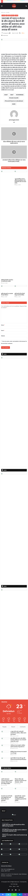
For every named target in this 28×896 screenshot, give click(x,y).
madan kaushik (14, 98)
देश (8, 15)
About (14, 886)
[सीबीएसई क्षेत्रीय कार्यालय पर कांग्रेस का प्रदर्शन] (7, 225)
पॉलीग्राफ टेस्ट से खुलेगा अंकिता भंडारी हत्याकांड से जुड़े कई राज (17, 746)
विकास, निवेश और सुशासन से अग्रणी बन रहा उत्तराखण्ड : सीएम (20, 780)
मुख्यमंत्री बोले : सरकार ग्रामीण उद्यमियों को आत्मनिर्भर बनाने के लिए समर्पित (20, 798)
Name (3, 325)
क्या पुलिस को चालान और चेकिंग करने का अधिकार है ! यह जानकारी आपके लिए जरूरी (18, 740)
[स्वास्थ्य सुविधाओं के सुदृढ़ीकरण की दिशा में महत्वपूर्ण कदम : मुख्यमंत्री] (5, 856)
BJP (12, 94)
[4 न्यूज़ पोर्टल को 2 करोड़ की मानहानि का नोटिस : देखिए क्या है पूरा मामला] (5, 733)
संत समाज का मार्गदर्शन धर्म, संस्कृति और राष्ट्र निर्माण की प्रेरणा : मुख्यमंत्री (6, 798)
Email (2, 330)
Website (3, 335)
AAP (6, 94)
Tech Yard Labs (14, 884)
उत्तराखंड (7, 12)
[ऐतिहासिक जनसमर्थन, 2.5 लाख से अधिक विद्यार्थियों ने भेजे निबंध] (5, 845)
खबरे (6, 15)
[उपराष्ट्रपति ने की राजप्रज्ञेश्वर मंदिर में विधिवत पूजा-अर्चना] (23, 851)
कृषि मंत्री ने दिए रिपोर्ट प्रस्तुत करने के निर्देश (20, 294)
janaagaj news (6, 33)
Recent (13, 726)
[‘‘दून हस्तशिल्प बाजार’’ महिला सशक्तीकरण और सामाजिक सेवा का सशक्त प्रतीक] (21, 174)
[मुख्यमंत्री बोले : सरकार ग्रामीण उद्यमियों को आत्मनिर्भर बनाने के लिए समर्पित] (21, 791)
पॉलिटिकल (12, 15)
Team (18, 886)
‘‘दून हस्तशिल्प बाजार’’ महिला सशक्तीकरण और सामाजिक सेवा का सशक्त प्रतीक (20, 181)
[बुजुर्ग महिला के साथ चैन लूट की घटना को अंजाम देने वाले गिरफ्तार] (5, 760)
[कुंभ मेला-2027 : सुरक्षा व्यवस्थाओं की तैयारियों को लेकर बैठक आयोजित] (23, 856)
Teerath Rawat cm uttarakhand (14, 101)
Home (3, 12)
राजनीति (16, 15)
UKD (14, 104)
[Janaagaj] (14, 6)
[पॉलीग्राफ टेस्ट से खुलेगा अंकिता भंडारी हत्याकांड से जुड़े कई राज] (5, 747)
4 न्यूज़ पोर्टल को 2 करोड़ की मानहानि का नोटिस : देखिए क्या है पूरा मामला (18, 733)
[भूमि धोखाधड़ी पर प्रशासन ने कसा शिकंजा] (7, 288)
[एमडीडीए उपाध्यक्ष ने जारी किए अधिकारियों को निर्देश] (14, 856)
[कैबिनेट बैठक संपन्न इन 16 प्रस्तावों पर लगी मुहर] (5, 753)
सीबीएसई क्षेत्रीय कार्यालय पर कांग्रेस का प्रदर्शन (7, 280)
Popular (4, 726)
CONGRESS (20, 94)
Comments (22, 726)
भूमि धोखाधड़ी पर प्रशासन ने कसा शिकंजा (7, 294)
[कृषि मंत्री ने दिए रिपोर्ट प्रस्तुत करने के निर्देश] (21, 288)
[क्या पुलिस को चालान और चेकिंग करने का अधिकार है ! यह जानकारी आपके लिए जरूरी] (5, 740)
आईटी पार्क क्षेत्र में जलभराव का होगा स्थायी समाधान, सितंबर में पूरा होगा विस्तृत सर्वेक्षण (6, 781)
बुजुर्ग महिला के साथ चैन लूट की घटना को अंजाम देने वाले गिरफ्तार (18, 758)
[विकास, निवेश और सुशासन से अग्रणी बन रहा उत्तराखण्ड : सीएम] (21, 774)
